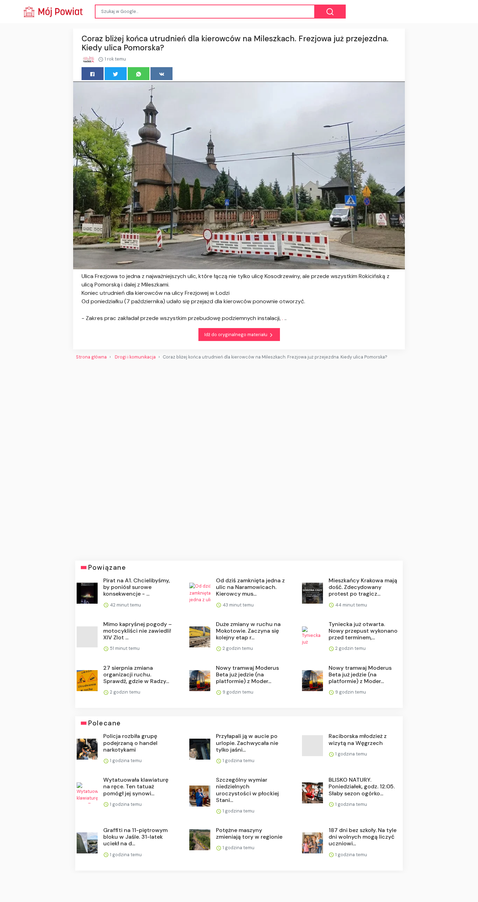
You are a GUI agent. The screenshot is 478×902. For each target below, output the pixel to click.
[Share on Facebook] (93, 73)
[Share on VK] (161, 73)
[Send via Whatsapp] (139, 73)
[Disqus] (239, 457)
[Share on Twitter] (116, 73)
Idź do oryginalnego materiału (236, 335)
